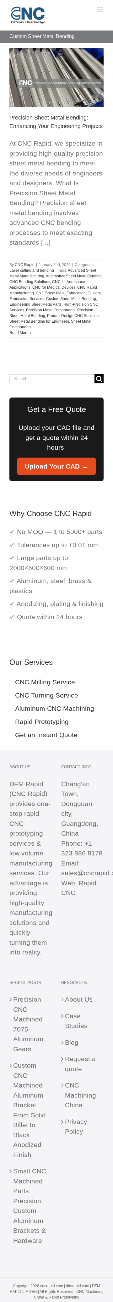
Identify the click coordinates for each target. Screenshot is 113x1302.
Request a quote (80, 1063)
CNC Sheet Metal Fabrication (61, 293)
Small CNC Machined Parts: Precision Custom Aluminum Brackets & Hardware (29, 1205)
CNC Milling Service (45, 682)
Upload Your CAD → (56, 466)
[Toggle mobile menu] (100, 9)
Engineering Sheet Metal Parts (35, 304)
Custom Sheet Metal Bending (71, 299)
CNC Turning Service (46, 695)
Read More (19, 333)
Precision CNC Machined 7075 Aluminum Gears (28, 1024)
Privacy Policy (76, 1126)
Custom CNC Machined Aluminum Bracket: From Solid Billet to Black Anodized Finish (29, 1110)
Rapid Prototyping (42, 721)
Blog (71, 1042)
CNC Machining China (80, 1095)
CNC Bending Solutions (29, 282)
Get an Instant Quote (46, 734)
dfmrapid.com (77, 1286)
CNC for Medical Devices (53, 287)
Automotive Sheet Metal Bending (74, 276)
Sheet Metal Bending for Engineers (39, 321)
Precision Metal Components (50, 310)
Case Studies (76, 1021)
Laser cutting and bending (31, 270)
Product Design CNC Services (73, 316)
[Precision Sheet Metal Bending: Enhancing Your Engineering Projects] (56, 77)
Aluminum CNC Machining (54, 708)
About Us (79, 999)
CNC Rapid (25, 265)
